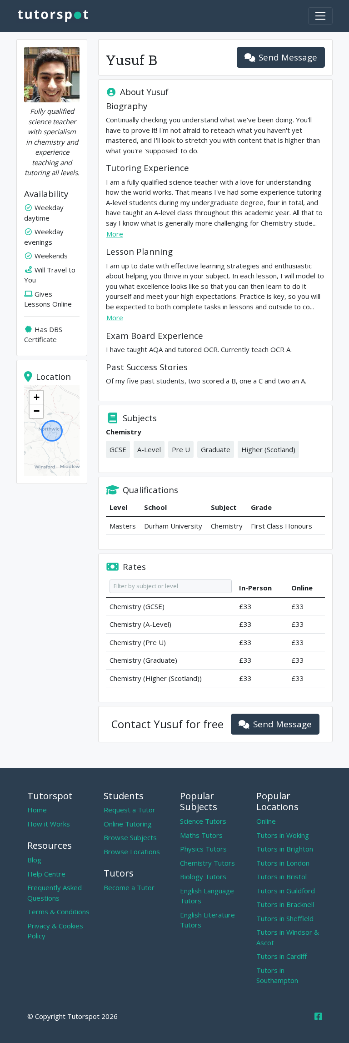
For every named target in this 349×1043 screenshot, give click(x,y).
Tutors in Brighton (284, 848)
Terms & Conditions (58, 911)
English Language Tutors (207, 896)
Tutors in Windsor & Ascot (287, 937)
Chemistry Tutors (207, 862)
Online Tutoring (128, 823)
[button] (36, 397)
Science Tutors (203, 821)
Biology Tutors (203, 876)
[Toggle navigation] (320, 16)
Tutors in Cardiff (281, 956)
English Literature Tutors (207, 920)
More (114, 233)
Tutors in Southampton (277, 975)
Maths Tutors (201, 835)
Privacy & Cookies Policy (55, 931)
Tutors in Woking (282, 835)
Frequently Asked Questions (54, 892)
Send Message (288, 57)
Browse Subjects (130, 837)
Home (37, 809)
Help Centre (46, 873)
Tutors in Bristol (281, 876)
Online (266, 821)
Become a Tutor (129, 887)
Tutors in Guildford (285, 890)
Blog (34, 859)
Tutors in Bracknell (285, 904)
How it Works (48, 823)
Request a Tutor (129, 809)
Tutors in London (282, 862)
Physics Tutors (203, 848)
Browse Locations (132, 851)
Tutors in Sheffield (285, 918)
